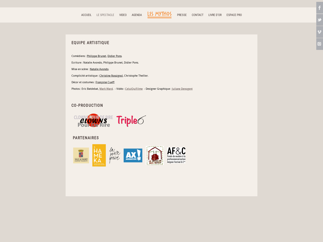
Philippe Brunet (96, 56)
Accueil (86, 15)
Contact (197, 15)
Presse (182, 15)
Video (123, 15)
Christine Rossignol (111, 75)
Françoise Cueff (105, 82)
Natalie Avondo (99, 69)
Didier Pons (114, 56)
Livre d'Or (215, 15)
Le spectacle (105, 15)
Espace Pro (234, 15)
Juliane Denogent (182, 88)
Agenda (137, 15)
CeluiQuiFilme (134, 88)
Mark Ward (106, 88)
